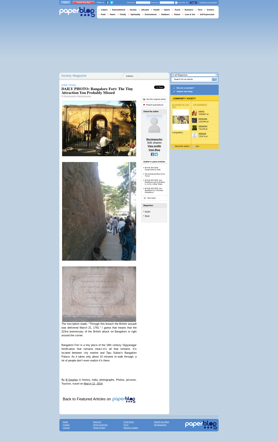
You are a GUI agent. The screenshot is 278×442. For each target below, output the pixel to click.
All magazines (160, 425)
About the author (182, 146)
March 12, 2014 (93, 383)
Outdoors (165, 14)
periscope (203, 119)
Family (123, 14)
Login (193, 3)
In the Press (129, 422)
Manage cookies (131, 428)
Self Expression (207, 14)
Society (147, 211)
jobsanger (203, 126)
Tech (200, 10)
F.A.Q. (126, 425)
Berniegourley (70, 96)
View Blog (154, 150)
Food (103, 14)
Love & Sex (190, 14)
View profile (154, 146)
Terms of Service (100, 425)
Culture (104, 10)
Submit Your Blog (184, 91)
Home (65, 2)
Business (189, 10)
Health (156, 10)
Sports (167, 10)
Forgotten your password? (208, 2)
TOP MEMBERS (200, 105)
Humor (177, 14)
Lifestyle (145, 10)
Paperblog (77, 12)
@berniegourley (84, 96)
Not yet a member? (185, 88)
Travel (147, 215)
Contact (66, 425)
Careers (66, 428)
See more (151, 198)
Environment (151, 14)
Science (210, 10)
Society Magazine (73, 75)
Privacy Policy (99, 428)
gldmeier (202, 133)
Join (197, 146)
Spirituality (135, 14)
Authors (129, 76)
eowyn (201, 111)
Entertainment (118, 10)
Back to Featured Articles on (87, 399)
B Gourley (72, 379)
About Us (97, 422)
